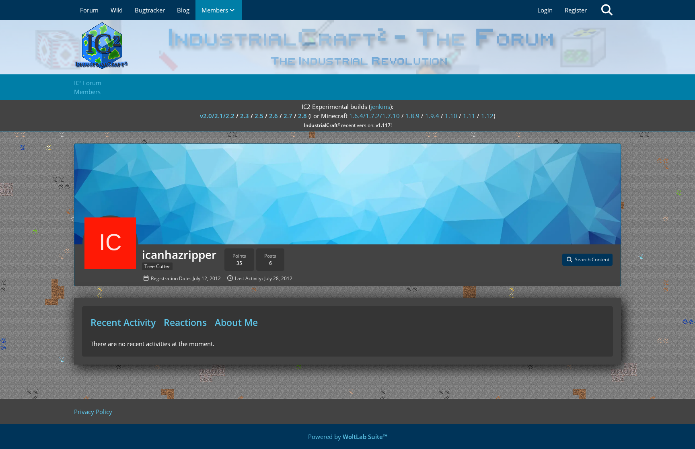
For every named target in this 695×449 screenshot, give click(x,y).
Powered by (347, 437)
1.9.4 (432, 116)
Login (545, 10)
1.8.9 (412, 116)
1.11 (469, 116)
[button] (587, 260)
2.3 (244, 116)
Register (576, 10)
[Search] (607, 10)
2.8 (302, 116)
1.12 (487, 116)
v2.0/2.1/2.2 (217, 116)
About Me (236, 322)
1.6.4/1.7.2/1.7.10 (374, 116)
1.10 (451, 116)
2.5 (259, 116)
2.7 (288, 116)
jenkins (380, 107)
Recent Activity (123, 322)
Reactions (185, 322)
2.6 (273, 116)
